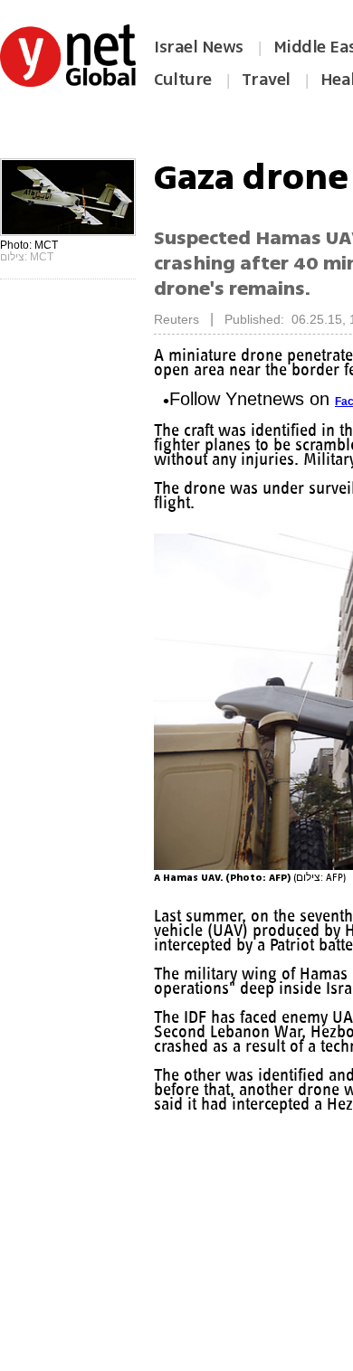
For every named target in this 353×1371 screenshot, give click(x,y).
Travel (266, 79)
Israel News (198, 47)
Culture (183, 79)
